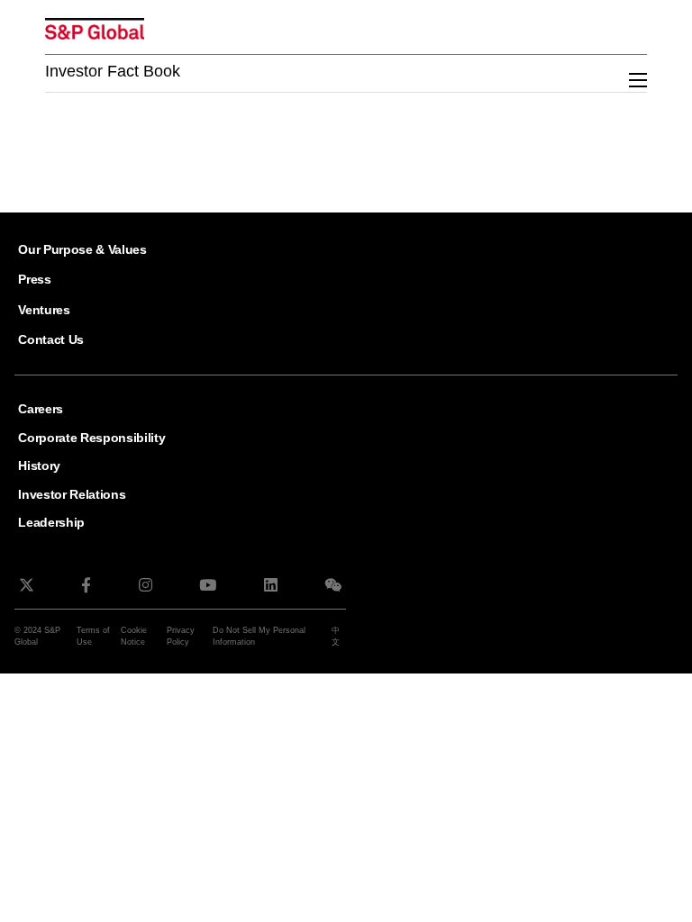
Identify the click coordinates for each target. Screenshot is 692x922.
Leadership (51, 522)
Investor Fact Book (112, 71)
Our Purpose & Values (82, 249)
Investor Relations (71, 494)
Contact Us (51, 339)
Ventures (43, 310)
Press (34, 279)
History (39, 465)
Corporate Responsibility (91, 437)
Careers (40, 409)
